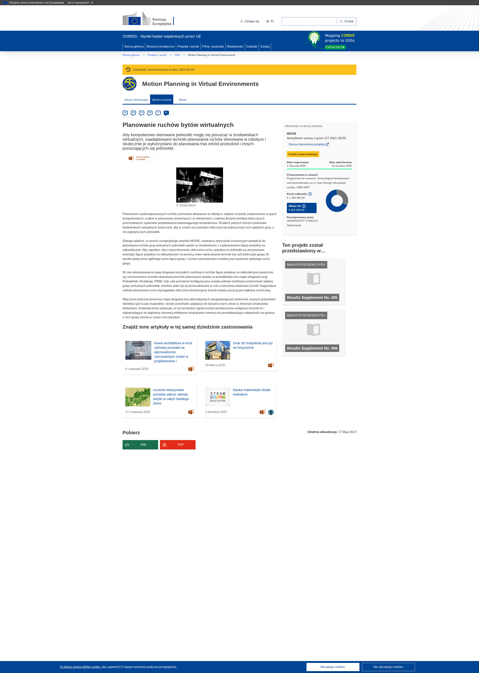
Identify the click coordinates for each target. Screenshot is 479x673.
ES (141, 112)
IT (158, 112)
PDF (181, 444)
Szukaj (264, 46)
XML (143, 444)
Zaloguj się (252, 21)
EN (133, 112)
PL (166, 112)
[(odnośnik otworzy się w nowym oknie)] (153, 18)
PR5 (177, 55)
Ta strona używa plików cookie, (81, 667)
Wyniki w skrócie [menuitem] (161, 99)
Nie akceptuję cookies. (388, 667)
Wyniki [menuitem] (183, 99)
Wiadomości (235, 46)
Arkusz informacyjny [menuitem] (136, 99)
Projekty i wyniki (188, 46)
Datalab (252, 46)
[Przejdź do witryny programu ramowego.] (130, 84)
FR (149, 112)
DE (125, 112)
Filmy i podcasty (213, 46)
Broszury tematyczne (160, 46)
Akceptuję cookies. (332, 667)
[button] (270, 21)
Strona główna (134, 46)
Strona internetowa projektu (307, 144)
